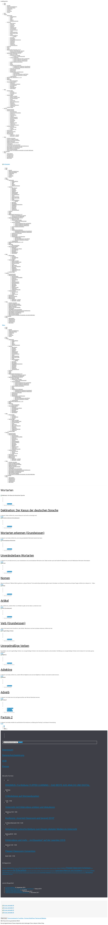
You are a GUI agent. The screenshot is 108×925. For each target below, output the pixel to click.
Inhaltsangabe (13, 27)
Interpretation (13, 28)
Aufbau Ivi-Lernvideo (32, 868)
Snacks (5, 108)
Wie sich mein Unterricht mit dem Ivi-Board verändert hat (19, 888)
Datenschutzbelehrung (12, 6)
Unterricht (53, 872)
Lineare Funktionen (14, 57)
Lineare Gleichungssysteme (16, 62)
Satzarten (12, 37)
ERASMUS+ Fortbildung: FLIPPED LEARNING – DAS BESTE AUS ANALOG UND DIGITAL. (47, 785)
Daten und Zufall (13, 54)
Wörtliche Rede (13, 122)
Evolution (12, 91)
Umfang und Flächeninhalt (19, 56)
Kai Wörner (39, 870)
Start (5, 3)
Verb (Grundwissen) (13, 623)
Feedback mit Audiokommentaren (13, 891)
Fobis (5, 137)
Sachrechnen (13, 69)
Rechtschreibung (14, 35)
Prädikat (16, 872)
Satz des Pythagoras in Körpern (20, 75)
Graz (92, 868)
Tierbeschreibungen (14, 105)
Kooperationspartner (51, 870)
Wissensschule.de (81, 872)
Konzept (45, 870)
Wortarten (12, 43)
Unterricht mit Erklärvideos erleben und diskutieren (30, 807)
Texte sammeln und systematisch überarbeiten (17, 892)
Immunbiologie (13, 85)
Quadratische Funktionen (15, 65)
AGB (4, 761)
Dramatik (12, 24)
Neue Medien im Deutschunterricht (14, 147)
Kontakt (8, 5)
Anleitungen (9, 15)
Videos (5, 14)
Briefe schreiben (13, 96)
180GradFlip (4, 868)
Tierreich (12, 94)
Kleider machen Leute (15, 97)
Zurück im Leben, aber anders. (12, 890)
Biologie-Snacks (10, 109)
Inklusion (4, 870)
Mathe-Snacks (10, 132)
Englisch (9, 46)
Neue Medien (12, 872)
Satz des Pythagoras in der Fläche (20, 74)
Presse (8, 12)
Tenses (11, 128)
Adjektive (6, 669)
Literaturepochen (14, 32)
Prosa (11, 34)
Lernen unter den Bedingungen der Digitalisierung (18, 146)
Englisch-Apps (10, 107)
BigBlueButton (13, 16)
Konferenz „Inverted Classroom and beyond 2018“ (29, 818)
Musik (8, 78)
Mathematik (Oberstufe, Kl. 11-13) (14, 77)
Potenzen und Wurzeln (15, 68)
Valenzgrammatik (58, 872)
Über (5, 4)
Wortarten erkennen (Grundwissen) (22, 533)
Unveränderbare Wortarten (17, 555)
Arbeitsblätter (10, 153)
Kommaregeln (13, 115)
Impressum (7, 749)
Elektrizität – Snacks (14, 134)
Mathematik (84, 870)
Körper (11, 64)
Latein (8, 48)
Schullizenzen (10, 157)
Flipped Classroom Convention (20, 851)
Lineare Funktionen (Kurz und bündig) (21, 58)
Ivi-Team (9, 10)
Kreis (11, 63)
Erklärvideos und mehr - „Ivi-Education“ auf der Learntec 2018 (35, 840)
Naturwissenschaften (11, 81)
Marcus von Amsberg (9, 505)
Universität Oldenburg (45, 872)
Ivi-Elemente (9, 8)
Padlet (11, 17)
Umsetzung (37, 872)
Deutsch (9, 22)
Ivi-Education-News (11, 7)
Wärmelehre (12, 88)
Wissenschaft (75, 872)
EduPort (12, 20)
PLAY (2, 516)
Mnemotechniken (14, 80)
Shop (5, 152)
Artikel (5, 600)
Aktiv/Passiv (13, 23)
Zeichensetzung (13, 45)
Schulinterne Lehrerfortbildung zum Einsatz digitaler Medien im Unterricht (41, 829)
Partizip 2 (7, 717)
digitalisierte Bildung (45, 868)
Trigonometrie (13, 76)
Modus (7, 872)
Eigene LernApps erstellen (12, 139)
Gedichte (12, 26)
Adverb (5, 692)
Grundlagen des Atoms (15, 84)
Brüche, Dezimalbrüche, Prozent (17, 50)
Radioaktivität (13, 87)
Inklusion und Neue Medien (13, 142)
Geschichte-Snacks (11, 131)
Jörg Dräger (34, 870)
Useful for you (13, 129)
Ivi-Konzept (9, 11)
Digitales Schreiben (11, 138)
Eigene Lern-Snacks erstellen (13, 140)
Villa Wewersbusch (66, 872)
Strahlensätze (16, 73)
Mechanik (12, 86)
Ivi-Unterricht (29, 870)
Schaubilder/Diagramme (15, 39)
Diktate (14, 36)
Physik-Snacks (10, 133)
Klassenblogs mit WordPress (13, 148)
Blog (5, 13)
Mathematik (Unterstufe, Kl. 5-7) (14, 49)
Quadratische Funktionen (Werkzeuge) (21, 67)
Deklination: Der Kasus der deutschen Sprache (29, 510)
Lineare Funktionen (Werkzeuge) (20, 60)
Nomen (5, 578)
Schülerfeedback (26, 872)
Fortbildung (86, 868)
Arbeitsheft (16, 868)
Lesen (11, 31)
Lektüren (12, 116)
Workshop (89, 872)
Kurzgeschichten (14, 29)
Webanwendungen (14, 21)
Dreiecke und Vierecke (15, 55)
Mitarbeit (88, 870)
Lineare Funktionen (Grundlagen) (20, 59)
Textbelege (12, 41)
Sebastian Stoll (32, 872)
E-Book (51, 868)
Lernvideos (59, 870)
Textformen (12, 104)
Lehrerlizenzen (10, 154)
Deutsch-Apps (10, 95)
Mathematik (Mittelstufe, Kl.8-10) (14, 53)
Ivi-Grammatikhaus (10, 887)
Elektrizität (12, 83)
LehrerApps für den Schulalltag (13, 144)
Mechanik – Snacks (14, 136)
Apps (11, 18)
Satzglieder (12, 38)
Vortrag (71, 872)
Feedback (63, 868)
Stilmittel (12, 121)
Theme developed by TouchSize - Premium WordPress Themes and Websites (26, 918)
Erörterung (12, 25)
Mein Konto (9, 158)
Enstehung (54, 868)
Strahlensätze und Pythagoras (16, 71)
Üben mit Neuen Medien (12, 149)
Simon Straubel (8, 527)
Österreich (11, 874)
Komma (42, 870)
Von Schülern (7, 151)
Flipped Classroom (11, 141)
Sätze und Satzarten (14, 101)
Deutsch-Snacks (10, 110)
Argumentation (13, 111)
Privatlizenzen (10, 155)
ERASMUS (59, 868)
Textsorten (12, 42)
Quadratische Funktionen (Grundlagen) (21, 66)
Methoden (9, 79)
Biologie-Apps (10, 90)
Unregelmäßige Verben (15, 645)
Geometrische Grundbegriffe (16, 52)
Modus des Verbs (14, 33)
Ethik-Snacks (10, 130)
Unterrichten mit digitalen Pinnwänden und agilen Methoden (20, 150)
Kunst (8, 47)
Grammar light (13, 127)
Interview (10, 870)
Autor (39, 868)
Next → (5, 728)
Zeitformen (12, 44)
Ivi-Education (10, 143)
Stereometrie (13, 70)
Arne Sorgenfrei (23, 868)
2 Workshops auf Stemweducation (22, 796)
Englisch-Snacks (10, 126)
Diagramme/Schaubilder (15, 112)
